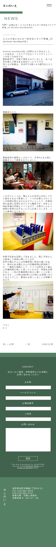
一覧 (28, 344)
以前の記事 (47, 344)
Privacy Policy (33, 466)
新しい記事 (8, 344)
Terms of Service (25, 468)
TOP (4, 25)
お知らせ (13, 25)
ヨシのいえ (10, 5)
